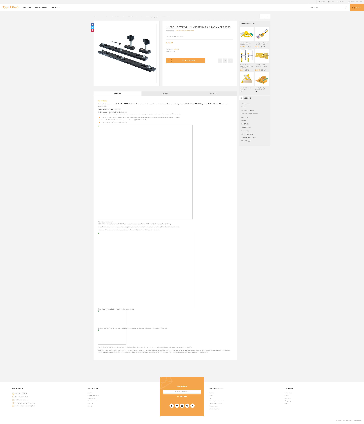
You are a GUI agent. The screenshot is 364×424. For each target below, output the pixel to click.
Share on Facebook (92, 24)
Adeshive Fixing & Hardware (249, 114)
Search (211, 393)
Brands (243, 107)
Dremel (243, 120)
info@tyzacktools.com (21, 400)
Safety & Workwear (247, 134)
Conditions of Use (93, 401)
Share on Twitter (92, 27)
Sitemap (90, 393)
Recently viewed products (217, 401)
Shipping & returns (93, 395)
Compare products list (356, 1)
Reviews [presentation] (165, 93)
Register (323, 1)
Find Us (90, 406)
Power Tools (245, 131)
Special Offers (245, 103)
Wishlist (287, 403)
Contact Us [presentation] (213, 93)
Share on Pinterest (92, 30)
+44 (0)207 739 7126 (21, 393)
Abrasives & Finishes (247, 110)
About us (90, 403)
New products (213, 406)
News (211, 395)
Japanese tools (246, 127)
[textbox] (325, 7)
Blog (210, 398)
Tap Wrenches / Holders (248, 137)
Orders (287, 395)
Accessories (245, 117)
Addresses (288, 398)
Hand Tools (244, 124)
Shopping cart (289, 401)
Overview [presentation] (117, 93)
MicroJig (176, 49)
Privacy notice (92, 398)
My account (288, 393)
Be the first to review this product (185, 30)
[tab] (117, 93)
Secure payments (214, 409)
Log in (332, 1)
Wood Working (245, 141)
